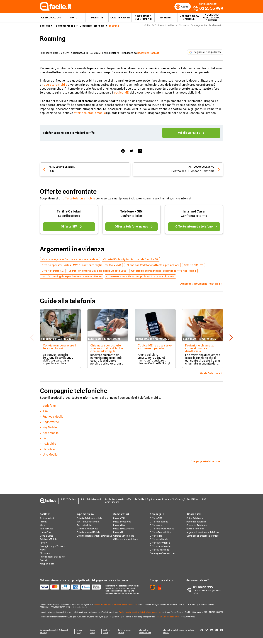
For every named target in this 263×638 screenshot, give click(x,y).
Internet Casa (194, 211)
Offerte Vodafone (159, 521)
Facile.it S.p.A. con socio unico (167, 617)
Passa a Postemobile (123, 528)
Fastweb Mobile (53, 416)
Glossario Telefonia (92, 25)
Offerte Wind (156, 525)
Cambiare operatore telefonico (202, 535)
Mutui (74, 17)
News (161, 25)
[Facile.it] (55, 9)
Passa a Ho (118, 532)
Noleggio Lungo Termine (52, 546)
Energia (166, 17)
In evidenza (171, 25)
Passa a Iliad (119, 525)
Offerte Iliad (156, 535)
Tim (45, 411)
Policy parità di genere (124, 631)
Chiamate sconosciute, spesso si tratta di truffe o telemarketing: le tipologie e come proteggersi (106, 351)
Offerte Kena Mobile (160, 546)
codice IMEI (121, 92)
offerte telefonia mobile (90, 113)
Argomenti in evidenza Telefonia (203, 532)
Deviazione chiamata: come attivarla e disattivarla (199, 348)
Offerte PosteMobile (160, 532)
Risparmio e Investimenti (143, 17)
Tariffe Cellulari (69, 211)
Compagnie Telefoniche (162, 553)
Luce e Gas (45, 532)
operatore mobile (55, 84)
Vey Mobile (50, 427)
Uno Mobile (50, 454)
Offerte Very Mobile (160, 542)
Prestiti (97, 17)
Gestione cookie (107, 631)
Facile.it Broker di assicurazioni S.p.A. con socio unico (115, 604)
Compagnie (197, 25)
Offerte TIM (156, 518)
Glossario (184, 25)
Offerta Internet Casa (87, 528)
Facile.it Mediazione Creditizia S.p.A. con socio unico (140, 612)
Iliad (45, 438)
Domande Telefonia (196, 521)
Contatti (44, 560)
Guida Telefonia (194, 518)
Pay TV (43, 542)
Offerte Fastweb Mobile (162, 528)
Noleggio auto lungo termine (211, 17)
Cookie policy (92, 631)
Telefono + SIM (131, 211)
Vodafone (49, 405)
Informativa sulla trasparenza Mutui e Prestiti (178, 631)
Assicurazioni (51, 17)
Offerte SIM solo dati (123, 535)
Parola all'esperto (213, 25)
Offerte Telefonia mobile (89, 518)
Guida (147, 25)
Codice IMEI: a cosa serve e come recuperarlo (155, 347)
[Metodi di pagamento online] (70, 587)
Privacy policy (79, 631)
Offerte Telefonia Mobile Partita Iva (94, 535)
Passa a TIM (119, 518)
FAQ (154, 25)
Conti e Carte (120, 17)
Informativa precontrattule (145, 631)
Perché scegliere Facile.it (52, 556)
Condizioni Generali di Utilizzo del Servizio (54, 631)
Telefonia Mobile (64, 25)
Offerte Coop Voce (159, 549)
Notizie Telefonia (195, 528)
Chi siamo (45, 553)
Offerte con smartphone (125, 539)
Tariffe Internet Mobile (88, 521)
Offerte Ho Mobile (159, 539)
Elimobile (49, 449)
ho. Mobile (49, 443)
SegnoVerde (51, 422)
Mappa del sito (47, 563)
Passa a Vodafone (122, 521)
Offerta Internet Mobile (88, 532)
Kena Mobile (51, 433)
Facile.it (45, 25)
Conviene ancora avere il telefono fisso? (59, 347)
